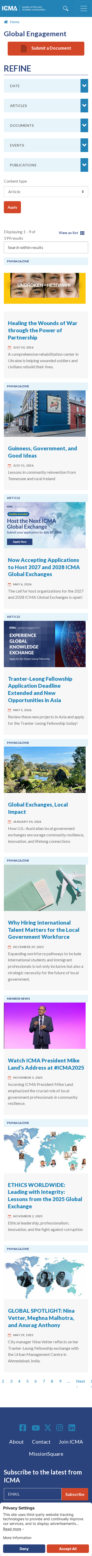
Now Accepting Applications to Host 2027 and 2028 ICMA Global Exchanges (44, 567)
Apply (12, 207)
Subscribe (74, 1494)
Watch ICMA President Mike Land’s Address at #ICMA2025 (46, 1064)
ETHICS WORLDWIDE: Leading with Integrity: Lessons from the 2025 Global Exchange (45, 1196)
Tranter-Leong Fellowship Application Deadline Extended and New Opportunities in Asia (40, 689)
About (16, 1441)
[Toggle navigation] (83, 8)
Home (14, 22)
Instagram (60, 1428)
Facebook (23, 1428)
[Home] (25, 8)
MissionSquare (46, 1454)
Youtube (36, 1428)
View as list (68, 232)
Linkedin (72, 1428)
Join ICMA (71, 1441)
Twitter (48, 1428)
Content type (15, 180)
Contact (41, 1441)
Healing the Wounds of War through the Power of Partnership (42, 330)
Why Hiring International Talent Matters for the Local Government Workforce (43, 929)
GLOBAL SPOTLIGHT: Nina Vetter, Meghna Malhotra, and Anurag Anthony (41, 1317)
